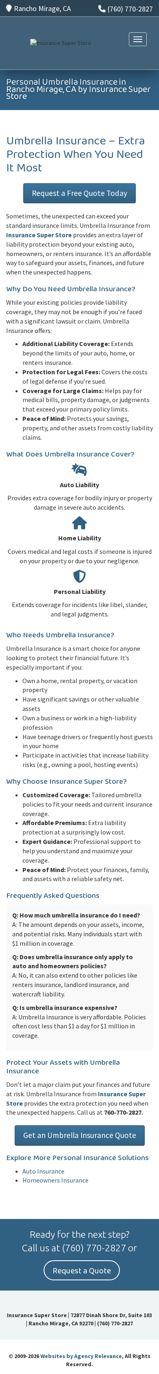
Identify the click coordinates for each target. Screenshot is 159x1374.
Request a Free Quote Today (79, 193)
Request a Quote (82, 1270)
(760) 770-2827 (130, 8)
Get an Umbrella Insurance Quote (79, 1135)
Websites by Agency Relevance (81, 1356)
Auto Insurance (43, 1171)
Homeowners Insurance (55, 1180)
